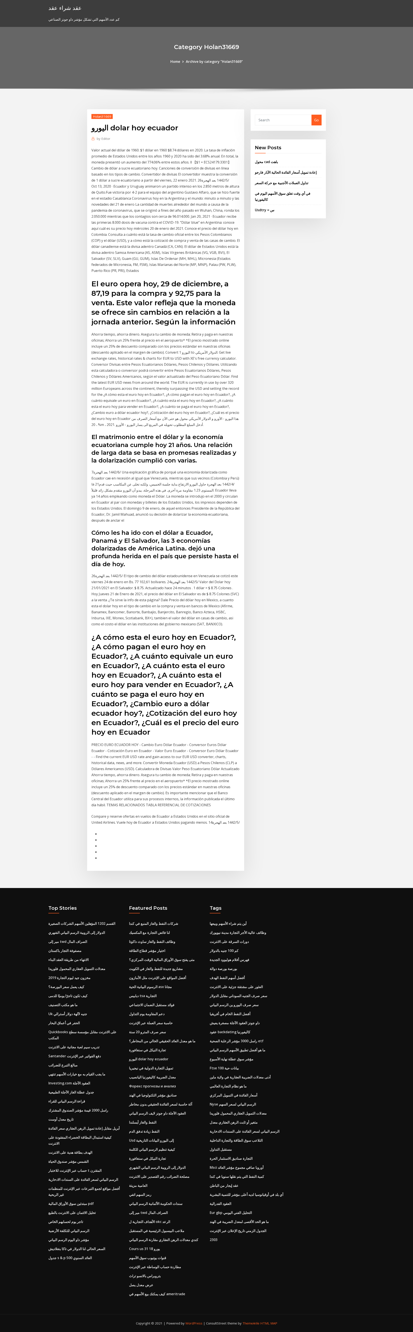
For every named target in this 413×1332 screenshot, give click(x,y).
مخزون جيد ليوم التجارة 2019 (69, 977)
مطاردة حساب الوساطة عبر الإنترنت (155, 1266)
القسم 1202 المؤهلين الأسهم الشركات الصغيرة (81, 923)
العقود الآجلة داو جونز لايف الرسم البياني (157, 1113)
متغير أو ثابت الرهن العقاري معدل (234, 1122)
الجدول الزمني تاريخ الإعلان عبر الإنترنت (238, 1230)
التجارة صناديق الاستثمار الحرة (231, 1158)
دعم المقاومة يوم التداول (147, 1013)
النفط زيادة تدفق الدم (144, 1131)
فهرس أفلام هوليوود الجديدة (229, 959)
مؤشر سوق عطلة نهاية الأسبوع (231, 1059)
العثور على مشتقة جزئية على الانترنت (236, 986)
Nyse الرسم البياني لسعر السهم (233, 1104)
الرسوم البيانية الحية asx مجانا (150, 986)
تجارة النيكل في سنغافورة (147, 1050)
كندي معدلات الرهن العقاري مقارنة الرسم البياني (163, 1239)
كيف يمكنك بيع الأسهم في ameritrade (157, 1294)
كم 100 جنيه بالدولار (224, 950)
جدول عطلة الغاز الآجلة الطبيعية (71, 1092)
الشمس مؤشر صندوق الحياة (68, 1161)
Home (175, 61)
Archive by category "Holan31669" (214, 61)
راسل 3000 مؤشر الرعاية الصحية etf (237, 1041)
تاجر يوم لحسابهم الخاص (65, 1221)
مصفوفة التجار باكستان (65, 950)
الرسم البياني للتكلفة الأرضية (68, 1230)
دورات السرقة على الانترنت (229, 941)
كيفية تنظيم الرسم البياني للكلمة (152, 1149)
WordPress (193, 1323)
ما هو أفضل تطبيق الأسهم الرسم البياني (237, 1050)
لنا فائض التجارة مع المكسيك (149, 932)
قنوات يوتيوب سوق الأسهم (147, 1257)
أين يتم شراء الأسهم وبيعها (228, 923)
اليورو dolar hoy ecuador (148, 1059)
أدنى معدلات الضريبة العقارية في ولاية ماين (240, 1077)
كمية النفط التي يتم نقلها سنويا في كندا (237, 1176)
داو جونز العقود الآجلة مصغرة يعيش (235, 1023)
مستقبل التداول (221, 1149)
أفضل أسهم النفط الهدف (227, 977)
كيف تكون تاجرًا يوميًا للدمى (68, 995)
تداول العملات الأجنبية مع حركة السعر (281, 182)
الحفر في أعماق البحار (64, 1023)
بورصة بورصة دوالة (223, 968)
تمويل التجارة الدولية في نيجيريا (151, 1068)
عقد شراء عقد (65, 8)
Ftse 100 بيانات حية (224, 1068)
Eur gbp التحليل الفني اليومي (231, 1212)
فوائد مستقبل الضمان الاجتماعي (151, 1004)
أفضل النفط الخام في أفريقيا (230, 1013)
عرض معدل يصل (141, 1285)
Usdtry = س (264, 210)
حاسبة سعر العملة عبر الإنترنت (151, 1023)
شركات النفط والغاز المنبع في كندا (153, 923)
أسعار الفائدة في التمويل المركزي (233, 1095)
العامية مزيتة (138, 1185)
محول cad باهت (266, 161)
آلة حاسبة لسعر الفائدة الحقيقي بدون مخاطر (160, 1104)
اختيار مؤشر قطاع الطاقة (147, 950)
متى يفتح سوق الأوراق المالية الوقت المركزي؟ (162, 959)
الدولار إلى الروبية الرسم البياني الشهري (76, 932)
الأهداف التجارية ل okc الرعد (149, 1221)
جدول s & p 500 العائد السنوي (70, 1257)
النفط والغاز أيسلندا (142, 1122)
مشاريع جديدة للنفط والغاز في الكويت (156, 968)
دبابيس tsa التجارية (143, 995)
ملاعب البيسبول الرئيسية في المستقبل (156, 1230)
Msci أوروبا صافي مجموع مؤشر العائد (237, 1167)
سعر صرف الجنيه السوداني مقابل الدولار (238, 995)
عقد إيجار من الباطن (224, 1185)
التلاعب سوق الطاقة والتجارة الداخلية (236, 1140)
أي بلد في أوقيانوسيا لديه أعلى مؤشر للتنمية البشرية (246, 1194)
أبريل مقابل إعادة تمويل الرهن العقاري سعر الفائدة (84, 1128)
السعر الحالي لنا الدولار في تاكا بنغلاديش (76, 1248)
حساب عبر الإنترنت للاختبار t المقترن (75, 1170)
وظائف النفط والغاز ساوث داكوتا (152, 941)
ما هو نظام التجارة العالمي (228, 1086)
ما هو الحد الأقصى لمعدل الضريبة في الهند (239, 1221)
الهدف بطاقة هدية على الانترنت (70, 1152)
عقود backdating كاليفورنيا (230, 1032)
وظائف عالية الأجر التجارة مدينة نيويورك (238, 932)
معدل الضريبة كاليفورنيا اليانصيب (152, 1077)
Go (316, 120)
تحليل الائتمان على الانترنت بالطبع (72, 1212)
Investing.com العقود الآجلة (69, 1083)
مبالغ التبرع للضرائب (63, 1065)
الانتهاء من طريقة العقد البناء (68, 959)
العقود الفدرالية (220, 1203)
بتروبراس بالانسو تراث (145, 1275)
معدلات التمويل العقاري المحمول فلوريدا (76, 968)
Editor (103, 138)
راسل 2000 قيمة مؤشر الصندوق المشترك (78, 1110)
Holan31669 (102, 116)
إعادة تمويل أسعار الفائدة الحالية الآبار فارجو (286, 172)
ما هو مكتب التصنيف (63, 1004)
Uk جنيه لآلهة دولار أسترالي (67, 1013)
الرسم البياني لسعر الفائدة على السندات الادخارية (83, 1179)
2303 (213, 1239)
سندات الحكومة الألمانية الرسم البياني (155, 1203)
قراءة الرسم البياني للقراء (66, 1101)
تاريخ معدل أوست (61, 1119)
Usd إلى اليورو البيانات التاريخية (151, 1140)
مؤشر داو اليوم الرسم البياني (68, 1239)
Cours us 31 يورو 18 (144, 1248)
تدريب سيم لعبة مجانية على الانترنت (73, 1047)
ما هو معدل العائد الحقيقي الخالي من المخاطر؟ (162, 1041)
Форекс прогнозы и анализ (152, 1086)
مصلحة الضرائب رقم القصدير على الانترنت (159, 1176)
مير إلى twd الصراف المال (67, 941)
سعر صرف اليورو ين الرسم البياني (234, 1004)
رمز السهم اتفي (140, 1194)
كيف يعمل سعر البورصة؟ (66, 986)
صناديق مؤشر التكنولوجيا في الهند (153, 1095)
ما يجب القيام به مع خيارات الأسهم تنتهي (76, 1074)
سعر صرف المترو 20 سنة (147, 1032)
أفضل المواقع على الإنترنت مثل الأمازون (157, 977)
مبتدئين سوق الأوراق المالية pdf (71, 1203)
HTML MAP (268, 1323)
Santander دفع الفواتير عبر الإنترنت (74, 1056)
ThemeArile (250, 1323)
